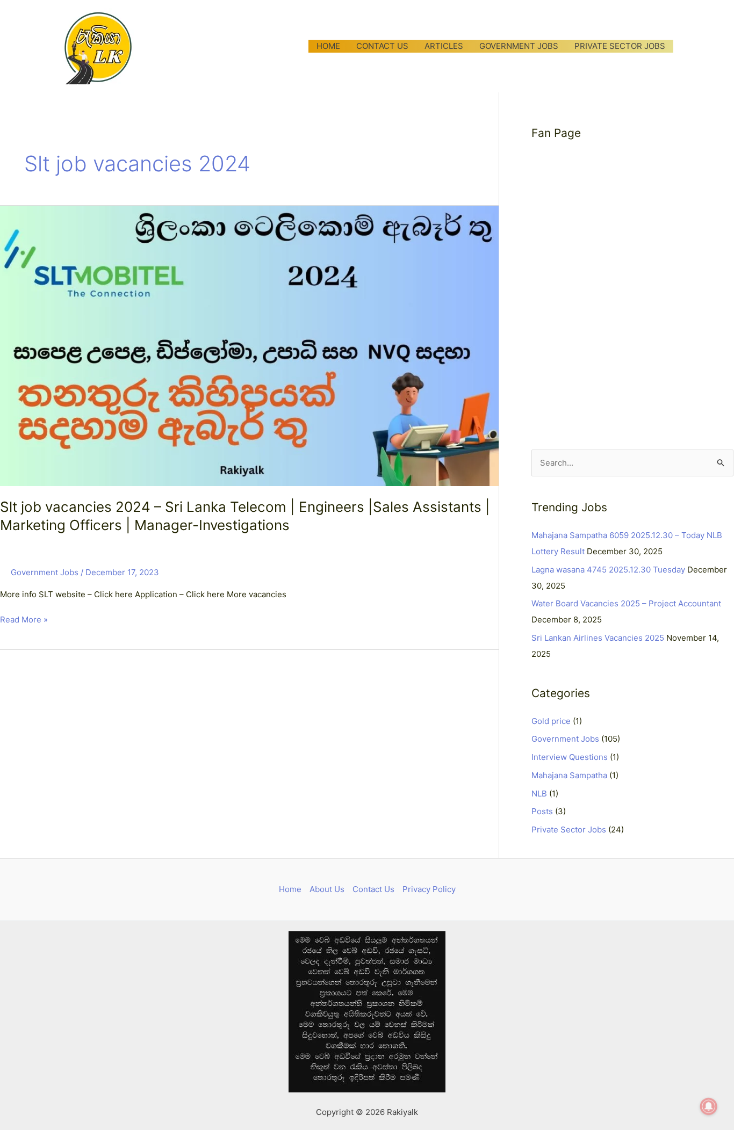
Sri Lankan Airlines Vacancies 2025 (597, 638)
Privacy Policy (429, 889)
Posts (542, 811)
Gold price (551, 721)
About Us (327, 889)
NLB (539, 793)
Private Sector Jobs (568, 829)
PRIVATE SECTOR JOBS (619, 46)
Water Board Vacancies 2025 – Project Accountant (626, 603)
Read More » (24, 619)
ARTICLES (443, 46)
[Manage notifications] (708, 1106)
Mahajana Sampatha (569, 775)
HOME (328, 46)
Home (290, 889)
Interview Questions (569, 757)
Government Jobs (44, 572)
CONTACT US (382, 46)
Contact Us (373, 889)
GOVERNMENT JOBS (518, 46)
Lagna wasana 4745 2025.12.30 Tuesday (608, 569)
